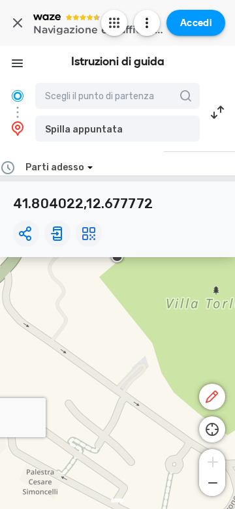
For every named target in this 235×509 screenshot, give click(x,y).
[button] (117, 129)
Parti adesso (54, 167)
